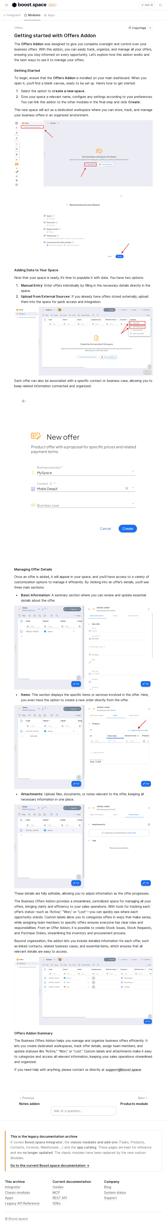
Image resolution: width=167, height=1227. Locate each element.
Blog (107, 1187)
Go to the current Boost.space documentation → (49, 1165)
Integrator (12, 1187)
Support (110, 1198)
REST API (60, 1198)
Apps (9, 1198)
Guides (58, 1187)
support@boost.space (123, 1070)
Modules (34, 15)
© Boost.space (16, 1219)
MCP (56, 1192)
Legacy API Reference (22, 1203)
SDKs (56, 1203)
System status (115, 1192)
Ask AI (149, 5)
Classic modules (17, 1192)
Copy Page (139, 27)
